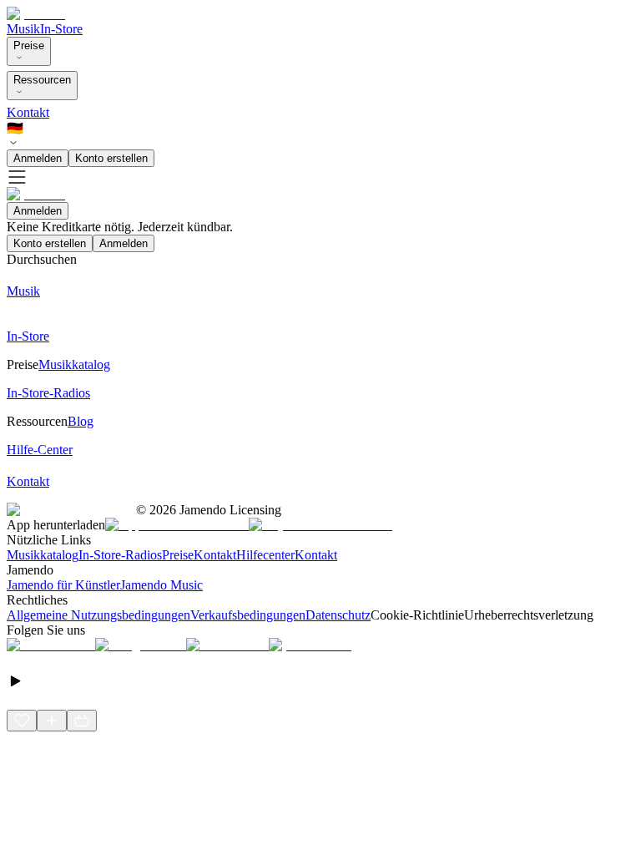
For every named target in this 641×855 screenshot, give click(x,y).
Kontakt (28, 112)
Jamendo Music (161, 585)
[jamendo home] (36, 14)
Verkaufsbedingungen (247, 615)
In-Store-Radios (120, 555)
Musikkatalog (42, 555)
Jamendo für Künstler (63, 585)
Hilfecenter (265, 555)
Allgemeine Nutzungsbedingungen (98, 615)
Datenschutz (338, 615)
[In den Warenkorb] (82, 720)
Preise (28, 45)
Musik (23, 29)
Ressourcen (42, 79)
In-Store (61, 29)
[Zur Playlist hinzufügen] (52, 720)
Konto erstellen (111, 158)
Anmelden (37, 158)
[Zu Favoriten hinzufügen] (22, 720)
